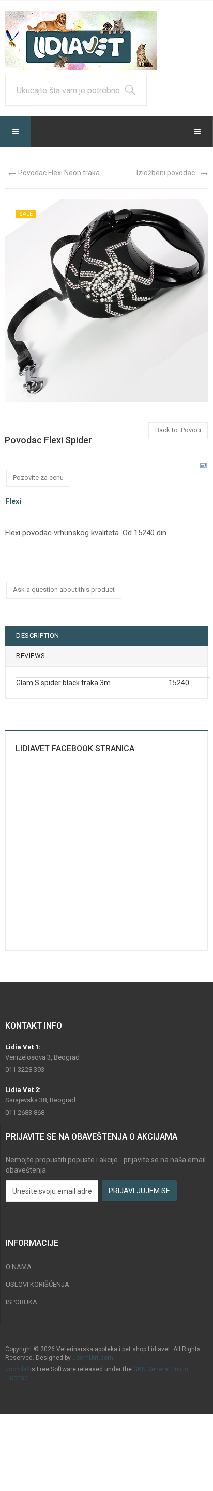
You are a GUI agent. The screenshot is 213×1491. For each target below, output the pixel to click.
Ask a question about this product (64, 590)
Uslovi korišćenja (37, 1284)
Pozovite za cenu (38, 478)
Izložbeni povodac (165, 173)
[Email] (204, 465)
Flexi (13, 501)
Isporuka (21, 1302)
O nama (19, 1267)
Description (37, 635)
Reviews (30, 656)
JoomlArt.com (92, 1357)
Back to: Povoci (178, 430)
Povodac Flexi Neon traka (59, 173)
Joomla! (16, 1369)
